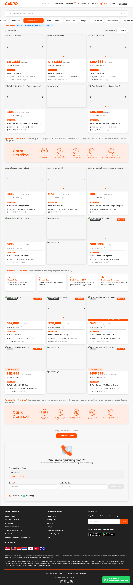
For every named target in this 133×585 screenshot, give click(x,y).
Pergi (124, 521)
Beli (43, 3)
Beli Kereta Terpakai (12, 520)
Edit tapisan (15, 473)
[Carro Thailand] (24, 548)
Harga (83, 21)
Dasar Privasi (74, 577)
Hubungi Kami (51, 520)
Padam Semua (10, 25)
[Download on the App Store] (94, 534)
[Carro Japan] (30, 548)
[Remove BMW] (23, 476)
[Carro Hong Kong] (36, 548)
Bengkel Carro (10, 534)
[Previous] (7, 47)
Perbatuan (16, 21)
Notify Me (121, 219)
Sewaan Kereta (10, 516)
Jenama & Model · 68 (33, 21)
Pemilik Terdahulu (53, 21)
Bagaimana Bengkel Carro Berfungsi (17, 537)
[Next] (42, 47)
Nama (12, 483)
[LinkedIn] (71, 581)
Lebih (94, 3)
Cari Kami (50, 523)
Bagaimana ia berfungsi (55, 530)
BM (113, 3)
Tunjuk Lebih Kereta (66, 436)
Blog (48, 537)
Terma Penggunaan (61, 577)
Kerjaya (49, 527)
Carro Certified (84, 3)
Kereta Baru (58, 3)
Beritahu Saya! (116, 487)
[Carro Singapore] (7, 548)
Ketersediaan (112, 21)
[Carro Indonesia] (19, 548)
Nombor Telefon (65, 483)
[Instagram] (65, 581)
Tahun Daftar (97, 21)
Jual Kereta (9, 523)
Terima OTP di (23, 496)
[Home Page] (11, 3)
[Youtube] (68, 581)
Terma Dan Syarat (53, 534)
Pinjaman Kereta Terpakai (13, 530)
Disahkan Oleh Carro (12, 527)
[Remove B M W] (16, 476)
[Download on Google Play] (108, 534)
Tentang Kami (51, 516)
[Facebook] (61, 581)
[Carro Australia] (42, 548)
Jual (49, 3)
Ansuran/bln (71, 21)
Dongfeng (70, 3)
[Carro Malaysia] (13, 548)
